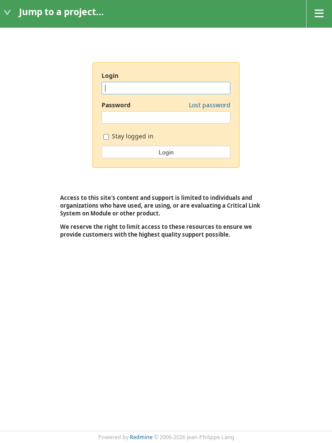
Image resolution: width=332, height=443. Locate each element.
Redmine (141, 437)
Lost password (209, 105)
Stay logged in (131, 136)
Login (110, 75)
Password (166, 105)
